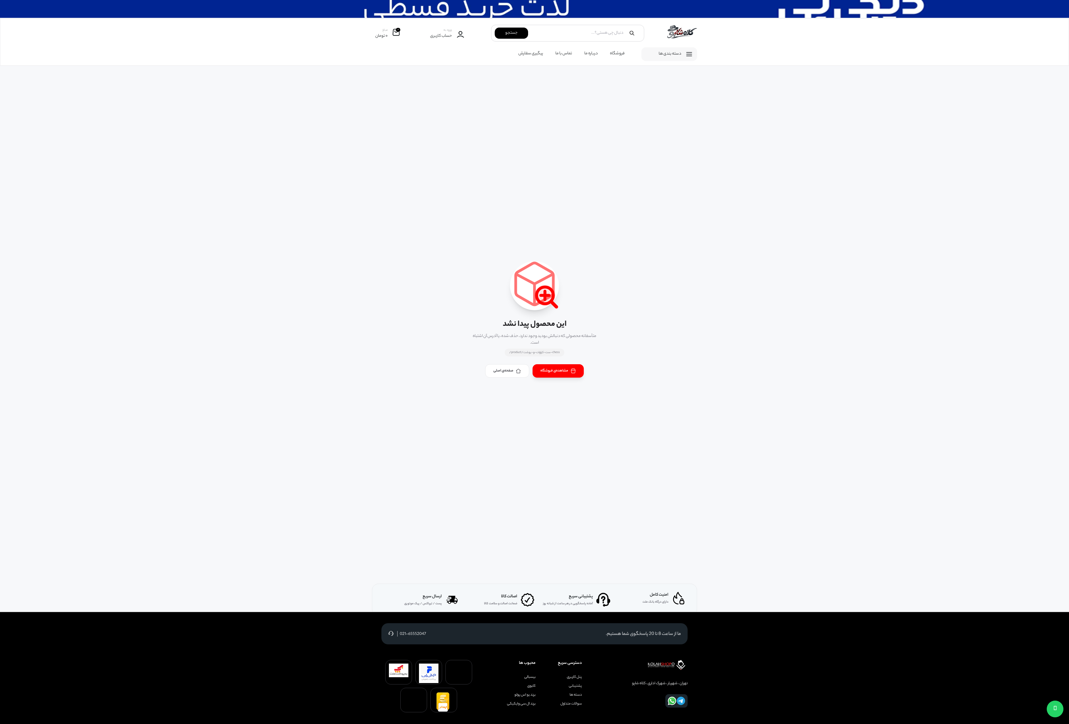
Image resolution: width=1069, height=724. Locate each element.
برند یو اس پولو (525, 695)
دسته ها (576, 695)
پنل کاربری (574, 677)
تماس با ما (563, 53)
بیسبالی (530, 677)
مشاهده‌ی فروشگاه (554, 371)
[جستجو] (632, 33)
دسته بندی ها (670, 54)
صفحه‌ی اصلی (503, 371)
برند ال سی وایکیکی (521, 704)
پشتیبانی (575, 686)
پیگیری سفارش (530, 53)
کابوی (531, 686)
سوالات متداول (571, 704)
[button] (1055, 709)
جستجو (511, 33)
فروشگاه (617, 53)
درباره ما (591, 53)
